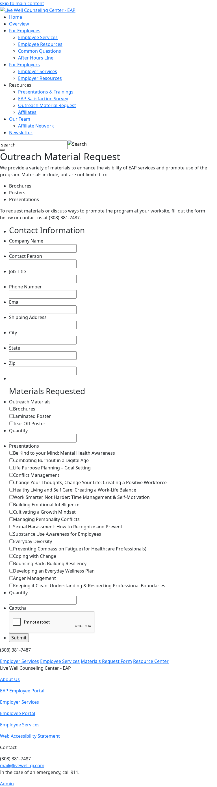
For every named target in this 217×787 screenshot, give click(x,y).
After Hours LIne (35, 58)
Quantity (18, 430)
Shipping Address (28, 317)
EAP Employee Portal (22, 691)
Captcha (18, 608)
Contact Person (25, 256)
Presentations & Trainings (45, 92)
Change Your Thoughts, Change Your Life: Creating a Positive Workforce (90, 482)
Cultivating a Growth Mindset (44, 512)
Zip (12, 363)
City (13, 332)
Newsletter (20, 132)
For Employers (24, 64)
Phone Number (25, 287)
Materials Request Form (106, 661)
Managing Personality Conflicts (46, 519)
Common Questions (39, 51)
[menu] (2, 150)
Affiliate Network (36, 126)
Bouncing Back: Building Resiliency (49, 563)
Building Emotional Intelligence (46, 504)
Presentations (24, 446)
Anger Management (34, 578)
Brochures (24, 409)
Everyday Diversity (32, 541)
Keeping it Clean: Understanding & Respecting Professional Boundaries (89, 585)
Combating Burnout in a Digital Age (51, 460)
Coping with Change (34, 556)
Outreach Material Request (47, 105)
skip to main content (22, 3)
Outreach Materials (30, 402)
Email (15, 302)
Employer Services (37, 71)
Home (15, 17)
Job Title (17, 271)
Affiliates (27, 112)
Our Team (19, 119)
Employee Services (38, 37)
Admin (7, 783)
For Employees (24, 30)
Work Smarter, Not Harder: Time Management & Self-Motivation (81, 497)
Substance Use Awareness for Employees (57, 534)
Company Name (26, 241)
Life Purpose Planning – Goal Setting (52, 468)
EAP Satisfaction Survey (43, 98)
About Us (10, 679)
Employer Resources (40, 78)
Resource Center (151, 661)
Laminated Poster (32, 416)
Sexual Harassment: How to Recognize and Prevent (67, 527)
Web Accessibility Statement (30, 736)
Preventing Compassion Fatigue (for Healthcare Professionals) (79, 549)
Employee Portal (17, 713)
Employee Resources (40, 44)
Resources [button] (20, 85)
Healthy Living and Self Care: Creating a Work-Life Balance (74, 490)
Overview (19, 24)
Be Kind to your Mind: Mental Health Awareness (64, 453)
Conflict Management (36, 475)
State (14, 348)
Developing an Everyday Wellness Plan (54, 571)
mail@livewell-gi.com (22, 765)
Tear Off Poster (29, 423)
